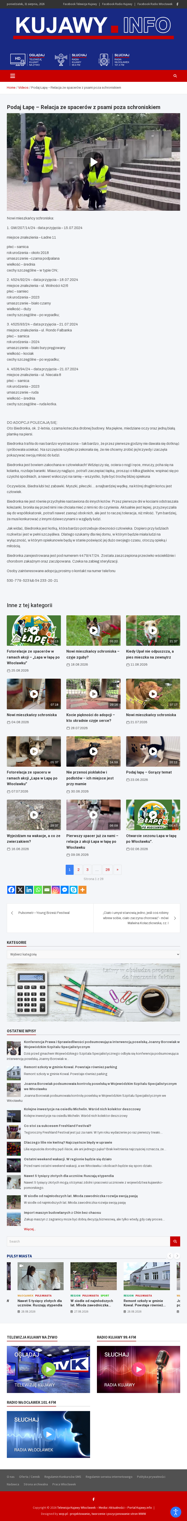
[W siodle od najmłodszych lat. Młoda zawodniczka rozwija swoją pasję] (14, 1202)
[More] (82, 890)
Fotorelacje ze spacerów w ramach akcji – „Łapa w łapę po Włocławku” (33, 657)
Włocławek (25, 1295)
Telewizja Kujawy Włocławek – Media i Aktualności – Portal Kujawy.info (104, 1507)
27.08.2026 (81, 1311)
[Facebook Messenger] (65, 890)
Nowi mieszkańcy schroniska (32, 715)
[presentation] (170, 1256)
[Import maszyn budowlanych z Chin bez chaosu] (14, 1219)
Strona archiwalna (36, 1484)
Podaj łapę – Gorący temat (149, 772)
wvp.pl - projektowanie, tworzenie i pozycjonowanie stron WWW (102, 1514)
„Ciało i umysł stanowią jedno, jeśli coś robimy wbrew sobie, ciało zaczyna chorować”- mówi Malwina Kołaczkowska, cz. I (136, 918)
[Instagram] (56, 890)
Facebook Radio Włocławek (155, 4)
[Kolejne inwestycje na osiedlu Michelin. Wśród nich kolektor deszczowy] (14, 1115)
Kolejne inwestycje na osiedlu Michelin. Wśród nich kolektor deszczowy (82, 1109)
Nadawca (13, 1484)
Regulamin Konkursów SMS (62, 1477)
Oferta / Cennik (29, 1477)
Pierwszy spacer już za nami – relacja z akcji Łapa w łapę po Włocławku (92, 842)
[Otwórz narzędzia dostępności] (175, 1512)
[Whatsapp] (38, 890)
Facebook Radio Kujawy (117, 4)
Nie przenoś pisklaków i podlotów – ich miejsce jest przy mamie (90, 778)
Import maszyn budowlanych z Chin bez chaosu (62, 1212)
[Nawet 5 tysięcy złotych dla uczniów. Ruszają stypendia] (14, 1182)
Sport (105, 1295)
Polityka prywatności (151, 1477)
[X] (20, 890)
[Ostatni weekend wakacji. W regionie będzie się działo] (14, 1165)
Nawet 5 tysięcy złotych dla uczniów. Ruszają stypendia (69, 1176)
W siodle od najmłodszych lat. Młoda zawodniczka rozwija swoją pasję (81, 1196)
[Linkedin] (29, 890)
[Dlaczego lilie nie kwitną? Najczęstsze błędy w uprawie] (14, 1149)
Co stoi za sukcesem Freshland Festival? (57, 1126)
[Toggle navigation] (12, 76)
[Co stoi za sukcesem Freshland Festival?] (14, 1132)
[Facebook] (177, 4)
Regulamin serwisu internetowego (109, 1477)
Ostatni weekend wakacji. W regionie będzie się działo (68, 1159)
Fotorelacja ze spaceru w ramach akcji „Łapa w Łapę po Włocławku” (32, 778)
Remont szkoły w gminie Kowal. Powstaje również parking (70, 1067)
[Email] (47, 890)
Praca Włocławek (64, 1484)
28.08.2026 (28, 1311)
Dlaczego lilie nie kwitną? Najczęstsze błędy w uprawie (68, 1142)
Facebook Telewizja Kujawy (80, 4)
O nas (11, 1477)
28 (108, 870)
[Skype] (74, 890)
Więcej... (30, 1229)
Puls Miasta (43, 1295)
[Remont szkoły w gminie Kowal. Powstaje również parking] (14, 1073)
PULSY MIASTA (19, 1256)
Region (75, 1295)
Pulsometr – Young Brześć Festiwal (44, 913)
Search (175, 1241)
